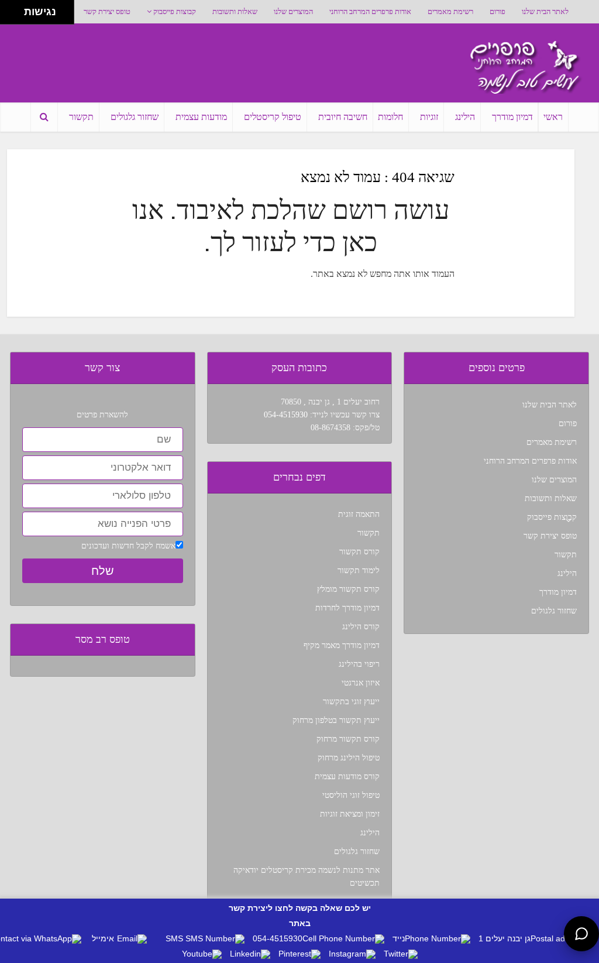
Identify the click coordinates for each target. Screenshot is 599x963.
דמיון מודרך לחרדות (347, 608)
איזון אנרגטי (361, 682)
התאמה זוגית (359, 514)
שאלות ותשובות (234, 11)
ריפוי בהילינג (359, 664)
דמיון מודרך (512, 117)
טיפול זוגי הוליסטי (351, 795)
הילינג (465, 117)
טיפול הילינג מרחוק (349, 757)
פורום (497, 11)
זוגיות (429, 117)
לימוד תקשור (359, 570)
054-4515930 (286, 414)
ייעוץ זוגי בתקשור (351, 701)
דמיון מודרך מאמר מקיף (342, 645)
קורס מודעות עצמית (347, 776)
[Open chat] (581, 933)
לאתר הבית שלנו (545, 11)
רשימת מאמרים (450, 11)
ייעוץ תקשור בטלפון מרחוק (336, 720)
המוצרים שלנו (293, 11)
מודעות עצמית (201, 117)
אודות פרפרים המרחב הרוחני (370, 11)
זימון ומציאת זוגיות (350, 814)
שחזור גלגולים (135, 117)
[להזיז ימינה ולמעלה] (15, 9)
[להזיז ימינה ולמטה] (15, 15)
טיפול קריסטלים (272, 117)
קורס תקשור (359, 551)
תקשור (81, 117)
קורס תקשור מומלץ (348, 589)
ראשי (553, 117)
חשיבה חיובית (342, 117)
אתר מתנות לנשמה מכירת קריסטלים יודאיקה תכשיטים (306, 876)
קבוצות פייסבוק (174, 11)
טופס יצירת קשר (107, 11)
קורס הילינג (361, 626)
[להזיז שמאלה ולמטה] (9, 15)
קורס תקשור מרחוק (348, 739)
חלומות (390, 117)
